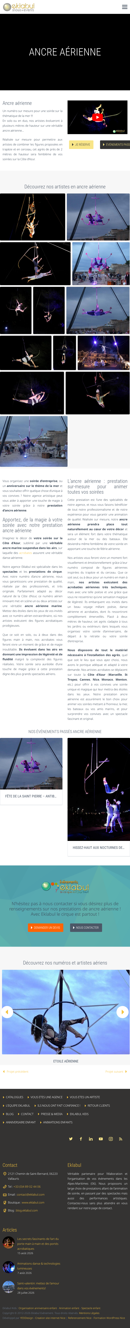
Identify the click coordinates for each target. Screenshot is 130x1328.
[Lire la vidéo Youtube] (97, 117)
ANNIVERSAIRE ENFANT (21, 1122)
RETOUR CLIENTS (99, 1105)
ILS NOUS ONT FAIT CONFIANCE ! (59, 1105)
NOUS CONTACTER (87, 927)
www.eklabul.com (33, 1202)
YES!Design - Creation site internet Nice (42, 1318)
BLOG (10, 1114)
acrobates (25, 553)
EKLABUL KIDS (79, 1114)
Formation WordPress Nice (109, 1318)
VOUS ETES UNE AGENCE (46, 1097)
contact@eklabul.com (31, 1194)
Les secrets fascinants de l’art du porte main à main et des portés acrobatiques (38, 1244)
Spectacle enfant (90, 1308)
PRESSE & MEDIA (51, 1114)
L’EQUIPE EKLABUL (18, 1105)
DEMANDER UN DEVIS (47, 927)
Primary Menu (124, 7)
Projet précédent (17, 1071)
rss (120, 1139)
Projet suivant (114, 1071)
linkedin (90, 1139)
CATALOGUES (14, 1097)
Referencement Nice (79, 1318)
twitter (70, 1139)
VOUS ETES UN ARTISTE (85, 1097)
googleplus (100, 1139)
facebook (80, 1139)
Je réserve (82, 144)
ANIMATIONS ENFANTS (57, 1122)
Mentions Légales (89, 1313)
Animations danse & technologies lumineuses (38, 1266)
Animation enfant (69, 1308)
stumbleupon (110, 1139)
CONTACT (27, 1114)
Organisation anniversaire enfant (38, 1308)
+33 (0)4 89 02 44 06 (27, 1186)
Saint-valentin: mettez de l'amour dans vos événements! (38, 1285)
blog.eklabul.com (27, 1210)
